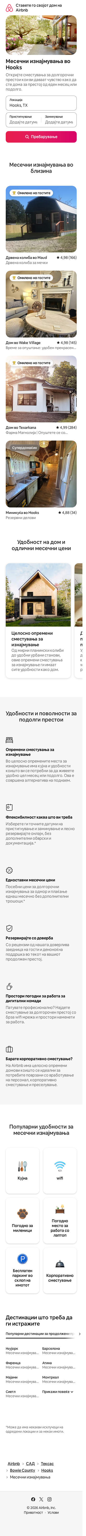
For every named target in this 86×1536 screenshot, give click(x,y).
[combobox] (41, 105)
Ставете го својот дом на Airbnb (39, 8)
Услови (53, 1512)
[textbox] (23, 122)
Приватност (33, 1512)
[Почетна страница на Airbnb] (9, 7)
